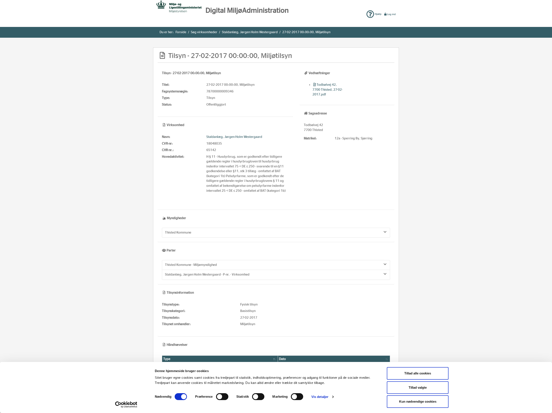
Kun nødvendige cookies (417, 401)
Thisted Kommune (178, 232)
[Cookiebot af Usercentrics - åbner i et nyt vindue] (126, 404)
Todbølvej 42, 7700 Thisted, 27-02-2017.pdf (327, 89)
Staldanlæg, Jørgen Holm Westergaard (250, 32)
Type (166, 359)
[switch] (222, 396)
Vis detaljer (319, 397)
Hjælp (377, 14)
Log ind (391, 14)
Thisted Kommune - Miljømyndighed (191, 265)
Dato (282, 359)
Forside (181, 32)
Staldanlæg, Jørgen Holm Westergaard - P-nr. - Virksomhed (207, 274)
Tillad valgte (418, 387)
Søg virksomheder (204, 32)
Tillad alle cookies (417, 373)
